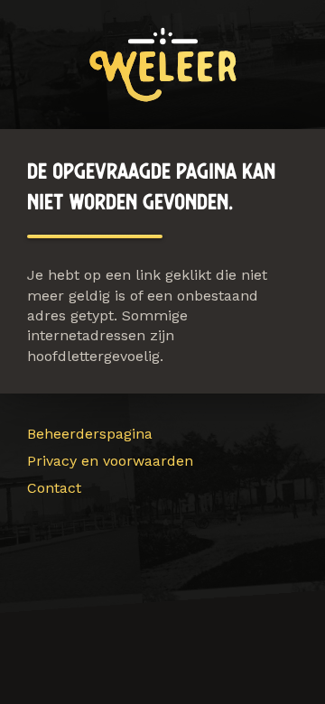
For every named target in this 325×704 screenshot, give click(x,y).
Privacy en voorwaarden (110, 460)
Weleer (163, 64)
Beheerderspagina (90, 433)
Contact (54, 487)
